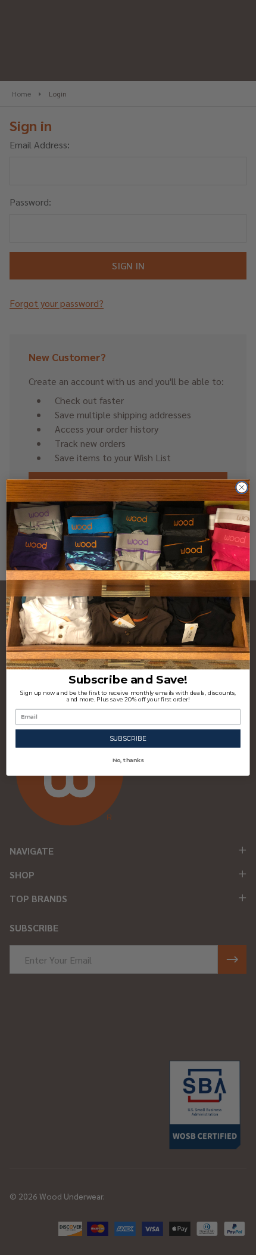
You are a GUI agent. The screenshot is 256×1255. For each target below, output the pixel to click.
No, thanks (128, 760)
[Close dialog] (241, 487)
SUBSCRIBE (128, 739)
